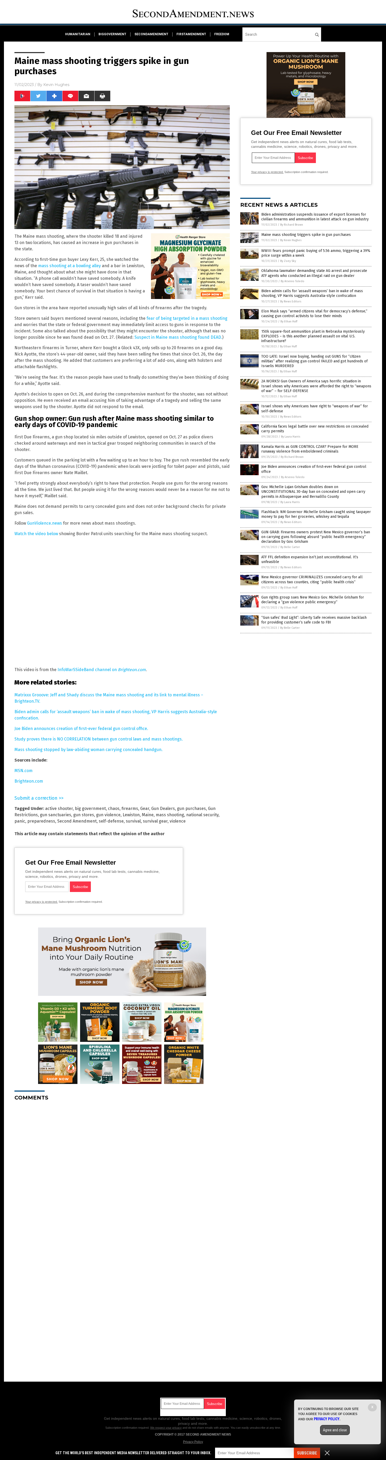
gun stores (83, 814)
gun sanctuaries (55, 814)
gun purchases (191, 808)
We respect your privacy (166, 1427)
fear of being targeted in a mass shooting (187, 318)
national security (202, 814)
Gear (144, 808)
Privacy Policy (193, 1442)
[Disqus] (122, 1170)
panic (19, 821)
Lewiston (131, 814)
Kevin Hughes (56, 84)
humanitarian (77, 34)
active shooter (59, 808)
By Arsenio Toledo (292, 281)
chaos (113, 808)
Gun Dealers (163, 808)
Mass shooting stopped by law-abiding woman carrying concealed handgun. (88, 749)
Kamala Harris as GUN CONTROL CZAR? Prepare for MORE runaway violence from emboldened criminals (309, 449)
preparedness (41, 821)
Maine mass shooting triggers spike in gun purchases (306, 234)
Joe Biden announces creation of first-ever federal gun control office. (81, 728)
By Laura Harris (290, 436)
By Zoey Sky (288, 261)
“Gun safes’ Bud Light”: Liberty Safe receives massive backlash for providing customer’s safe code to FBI (314, 620)
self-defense (111, 821)
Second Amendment (77, 821)
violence (178, 821)
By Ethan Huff (288, 321)
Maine (148, 814)
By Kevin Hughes (290, 240)
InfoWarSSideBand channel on (102, 669)
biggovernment (112, 34)
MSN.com (23, 770)
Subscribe (307, 1453)
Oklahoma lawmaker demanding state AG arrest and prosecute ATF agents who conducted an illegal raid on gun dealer (314, 273)
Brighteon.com (28, 781)
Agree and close (335, 1430)
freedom (221, 34)
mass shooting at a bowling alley (69, 265)
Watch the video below (36, 533)
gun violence (108, 814)
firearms (130, 808)
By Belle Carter (290, 547)
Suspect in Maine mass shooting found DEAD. (178, 337)
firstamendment (191, 34)
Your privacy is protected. (41, 901)
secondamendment (151, 34)
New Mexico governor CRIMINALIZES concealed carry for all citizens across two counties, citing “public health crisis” (312, 579)
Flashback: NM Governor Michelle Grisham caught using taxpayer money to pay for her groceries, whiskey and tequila (316, 514)
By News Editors (290, 301)
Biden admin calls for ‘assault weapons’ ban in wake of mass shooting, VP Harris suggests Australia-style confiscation (312, 293)
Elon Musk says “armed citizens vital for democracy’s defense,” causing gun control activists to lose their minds (314, 313)
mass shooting (170, 814)
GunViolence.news (44, 523)
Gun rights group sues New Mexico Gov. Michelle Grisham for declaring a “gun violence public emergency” (312, 599)
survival (133, 821)
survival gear (155, 821)
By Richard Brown (291, 224)
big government (90, 808)
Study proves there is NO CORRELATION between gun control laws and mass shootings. (98, 739)
